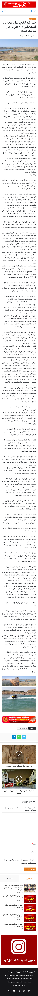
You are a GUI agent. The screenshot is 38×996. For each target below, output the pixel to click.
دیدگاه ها (9, 879)
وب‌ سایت (33, 852)
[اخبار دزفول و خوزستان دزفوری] (19, 719)
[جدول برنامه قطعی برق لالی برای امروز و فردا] (30, 899)
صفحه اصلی (27, 982)
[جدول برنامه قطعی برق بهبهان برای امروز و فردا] (30, 927)
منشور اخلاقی (11, 982)
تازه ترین (29, 879)
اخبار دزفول (32, 19)
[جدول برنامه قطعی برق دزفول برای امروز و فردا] (30, 908)
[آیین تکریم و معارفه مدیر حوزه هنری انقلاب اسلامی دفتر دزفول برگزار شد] (30, 888)
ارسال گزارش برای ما (19, 986)
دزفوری (13, 972)
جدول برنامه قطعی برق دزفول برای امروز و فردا (14, 906)
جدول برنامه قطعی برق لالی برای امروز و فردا (13, 896)
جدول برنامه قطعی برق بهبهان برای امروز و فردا (14, 925)
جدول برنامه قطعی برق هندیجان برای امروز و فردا (13, 915)
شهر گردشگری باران (22, 728)
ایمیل (34, 844)
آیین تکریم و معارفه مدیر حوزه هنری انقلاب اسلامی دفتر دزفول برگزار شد (13, 887)
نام (35, 836)
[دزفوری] (19, 4)
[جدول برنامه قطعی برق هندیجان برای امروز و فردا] (30, 918)
